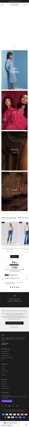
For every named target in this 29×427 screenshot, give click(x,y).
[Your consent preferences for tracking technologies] (26, 424)
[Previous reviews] (3, 279)
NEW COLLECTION (8, 218)
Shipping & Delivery (5, 355)
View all (14, 256)
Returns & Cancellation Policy (7, 357)
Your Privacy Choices (11, 423)
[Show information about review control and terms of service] (23, 269)
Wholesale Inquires (5, 351)
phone (8, 395)
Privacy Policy (4, 381)
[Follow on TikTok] (13, 406)
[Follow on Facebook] (2, 406)
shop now (14, 71)
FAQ (2, 359)
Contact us (3, 375)
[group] (14, 26)
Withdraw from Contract (14, 322)
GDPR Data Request (5, 388)
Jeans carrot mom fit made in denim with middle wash (10, 248)
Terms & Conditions (5, 386)
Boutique (3, 368)
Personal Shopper (4, 370)
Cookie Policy (4, 384)
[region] (14, 26)
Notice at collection (7, 425)
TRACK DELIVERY (15, 327)
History (2, 366)
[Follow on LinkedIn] (16, 406)
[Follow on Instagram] (5, 406)
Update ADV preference (18, 411)
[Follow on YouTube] (9, 406)
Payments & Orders (5, 353)
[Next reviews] (26, 279)
